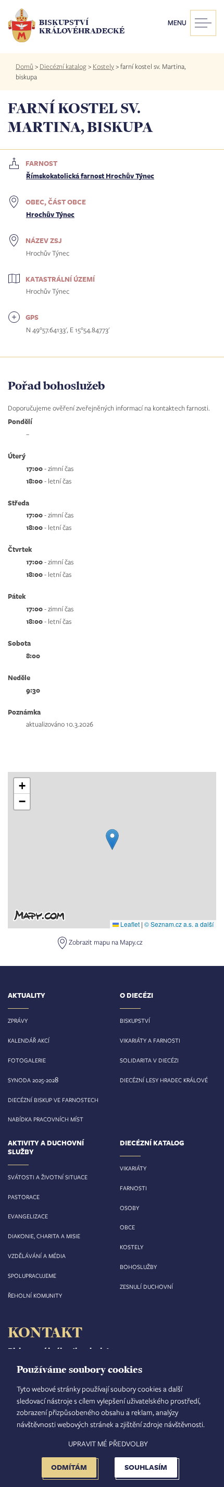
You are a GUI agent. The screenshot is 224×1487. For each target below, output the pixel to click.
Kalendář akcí (28, 1040)
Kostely (103, 66)
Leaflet (129, 924)
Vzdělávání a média (37, 1256)
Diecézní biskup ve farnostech (53, 1100)
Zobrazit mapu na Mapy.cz (105, 942)
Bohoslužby (138, 1267)
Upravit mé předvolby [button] (108, 1443)
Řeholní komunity (35, 1295)
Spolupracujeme (32, 1275)
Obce (127, 1227)
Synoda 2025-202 (31, 1080)
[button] (112, 839)
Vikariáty (133, 1168)
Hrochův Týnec (50, 214)
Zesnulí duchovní (146, 1286)
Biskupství (135, 1020)
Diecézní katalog (63, 66)
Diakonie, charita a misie (44, 1236)
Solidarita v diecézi (149, 1060)
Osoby (129, 1208)
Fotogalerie (27, 1060)
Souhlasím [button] (146, 1467)
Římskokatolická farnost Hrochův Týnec (90, 175)
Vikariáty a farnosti (150, 1040)
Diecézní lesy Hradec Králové (164, 1080)
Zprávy (18, 1020)
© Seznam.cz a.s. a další (179, 924)
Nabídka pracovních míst (45, 1119)
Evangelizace (28, 1216)
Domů (24, 66)
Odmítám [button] (69, 1467)
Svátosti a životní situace (48, 1177)
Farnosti (133, 1188)
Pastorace (24, 1197)
